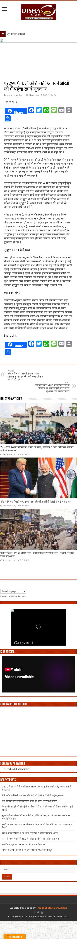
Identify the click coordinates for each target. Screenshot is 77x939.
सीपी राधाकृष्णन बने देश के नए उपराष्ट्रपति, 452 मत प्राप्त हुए (27, 850)
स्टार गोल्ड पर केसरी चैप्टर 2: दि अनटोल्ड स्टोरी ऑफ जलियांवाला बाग (30, 838)
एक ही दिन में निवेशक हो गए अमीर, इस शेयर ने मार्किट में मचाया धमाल (30, 833)
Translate (22, 596)
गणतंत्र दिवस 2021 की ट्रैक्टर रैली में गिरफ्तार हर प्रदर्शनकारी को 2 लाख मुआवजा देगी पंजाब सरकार (52, 387)
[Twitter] (38, 912)
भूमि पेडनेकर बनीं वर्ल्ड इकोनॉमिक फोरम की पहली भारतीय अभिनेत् (33, 34)
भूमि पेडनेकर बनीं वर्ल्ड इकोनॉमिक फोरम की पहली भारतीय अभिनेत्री (29, 801)
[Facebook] (35, 912)
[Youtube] (41, 912)
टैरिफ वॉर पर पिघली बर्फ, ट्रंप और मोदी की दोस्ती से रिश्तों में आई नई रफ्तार (35, 501)
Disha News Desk (15, 95)
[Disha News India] (38, 11)
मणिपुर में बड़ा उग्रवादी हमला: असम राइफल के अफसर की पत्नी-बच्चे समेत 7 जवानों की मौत (25, 375)
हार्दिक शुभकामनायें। (24, 643)
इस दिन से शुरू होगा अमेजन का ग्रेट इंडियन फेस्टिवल (23, 844)
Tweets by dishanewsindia (15, 769)
